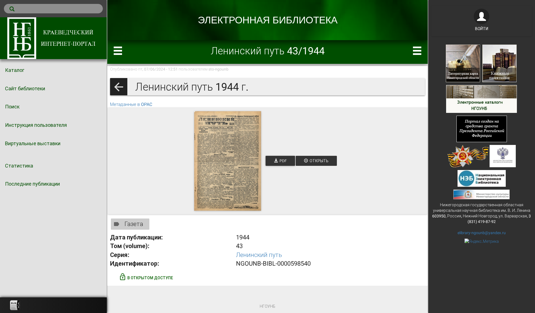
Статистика (19, 166)
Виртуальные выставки (32, 143)
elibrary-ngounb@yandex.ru (482, 232)
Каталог (14, 70)
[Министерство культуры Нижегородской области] (481, 194)
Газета (134, 223)
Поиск (12, 107)
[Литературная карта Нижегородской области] (463, 63)
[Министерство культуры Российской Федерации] (502, 155)
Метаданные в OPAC (131, 104)
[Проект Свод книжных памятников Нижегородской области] (499, 63)
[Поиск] (53, 8)
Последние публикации (32, 184)
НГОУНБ (267, 306)
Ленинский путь (259, 254)
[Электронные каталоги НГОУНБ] (481, 98)
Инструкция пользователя (36, 125)
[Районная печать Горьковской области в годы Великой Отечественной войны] (468, 155)
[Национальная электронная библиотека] (481, 178)
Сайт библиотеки (25, 88)
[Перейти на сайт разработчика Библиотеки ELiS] (15, 305)
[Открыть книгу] (227, 161)
